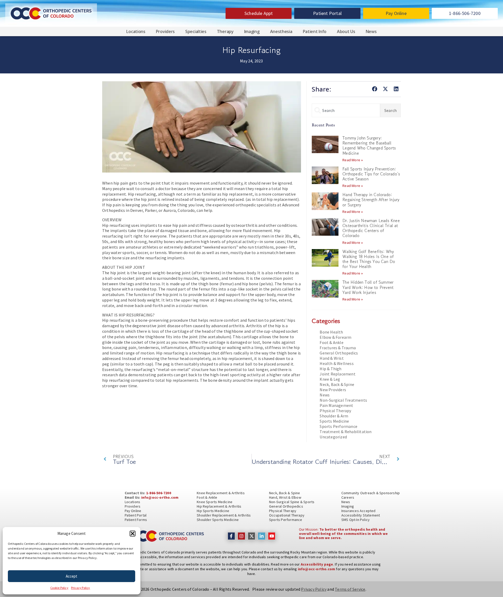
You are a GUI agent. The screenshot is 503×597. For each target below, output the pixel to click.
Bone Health (331, 332)
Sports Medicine (334, 421)
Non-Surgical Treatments (343, 400)
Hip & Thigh (330, 368)
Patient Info (314, 31)
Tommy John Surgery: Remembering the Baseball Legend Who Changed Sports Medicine (369, 145)
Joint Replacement (337, 374)
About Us (346, 31)
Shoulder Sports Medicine (218, 519)
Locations (135, 31)
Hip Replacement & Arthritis (219, 506)
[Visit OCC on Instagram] (241, 536)
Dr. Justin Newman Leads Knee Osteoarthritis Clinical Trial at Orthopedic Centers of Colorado (371, 228)
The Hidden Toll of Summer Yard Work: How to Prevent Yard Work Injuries (367, 287)
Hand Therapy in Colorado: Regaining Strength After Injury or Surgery (370, 199)
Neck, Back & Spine (337, 384)
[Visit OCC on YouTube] (272, 536)
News (371, 31)
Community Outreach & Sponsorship (370, 493)
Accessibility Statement (360, 515)
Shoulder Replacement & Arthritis (224, 515)
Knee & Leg (330, 379)
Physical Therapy (335, 410)
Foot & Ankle (331, 342)
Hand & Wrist (331, 358)
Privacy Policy (80, 588)
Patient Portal (136, 515)
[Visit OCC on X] (252, 536)
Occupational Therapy (286, 515)
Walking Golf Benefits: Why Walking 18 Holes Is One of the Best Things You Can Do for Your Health (368, 259)
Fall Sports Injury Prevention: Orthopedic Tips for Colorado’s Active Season (371, 174)
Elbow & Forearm (335, 337)
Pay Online (133, 510)
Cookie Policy (59, 588)
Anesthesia (281, 31)
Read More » (352, 160)
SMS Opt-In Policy (355, 519)
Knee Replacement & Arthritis (221, 493)
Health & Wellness (336, 363)
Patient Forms (136, 519)
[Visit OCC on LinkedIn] (262, 536)
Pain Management (336, 405)
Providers (165, 31)
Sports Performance (338, 426)
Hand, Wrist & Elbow (285, 497)
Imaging (252, 31)
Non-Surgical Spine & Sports (291, 501)
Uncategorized (333, 436)
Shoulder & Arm (334, 415)
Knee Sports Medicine (214, 501)
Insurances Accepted (358, 510)
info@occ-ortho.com (160, 497)
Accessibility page (317, 564)
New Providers (333, 389)
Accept (71, 576)
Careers (347, 497)
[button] (132, 533)
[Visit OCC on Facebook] (231, 536)
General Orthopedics (339, 353)
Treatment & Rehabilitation (345, 431)
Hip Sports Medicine (213, 510)
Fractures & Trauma (338, 347)
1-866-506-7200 (158, 493)
